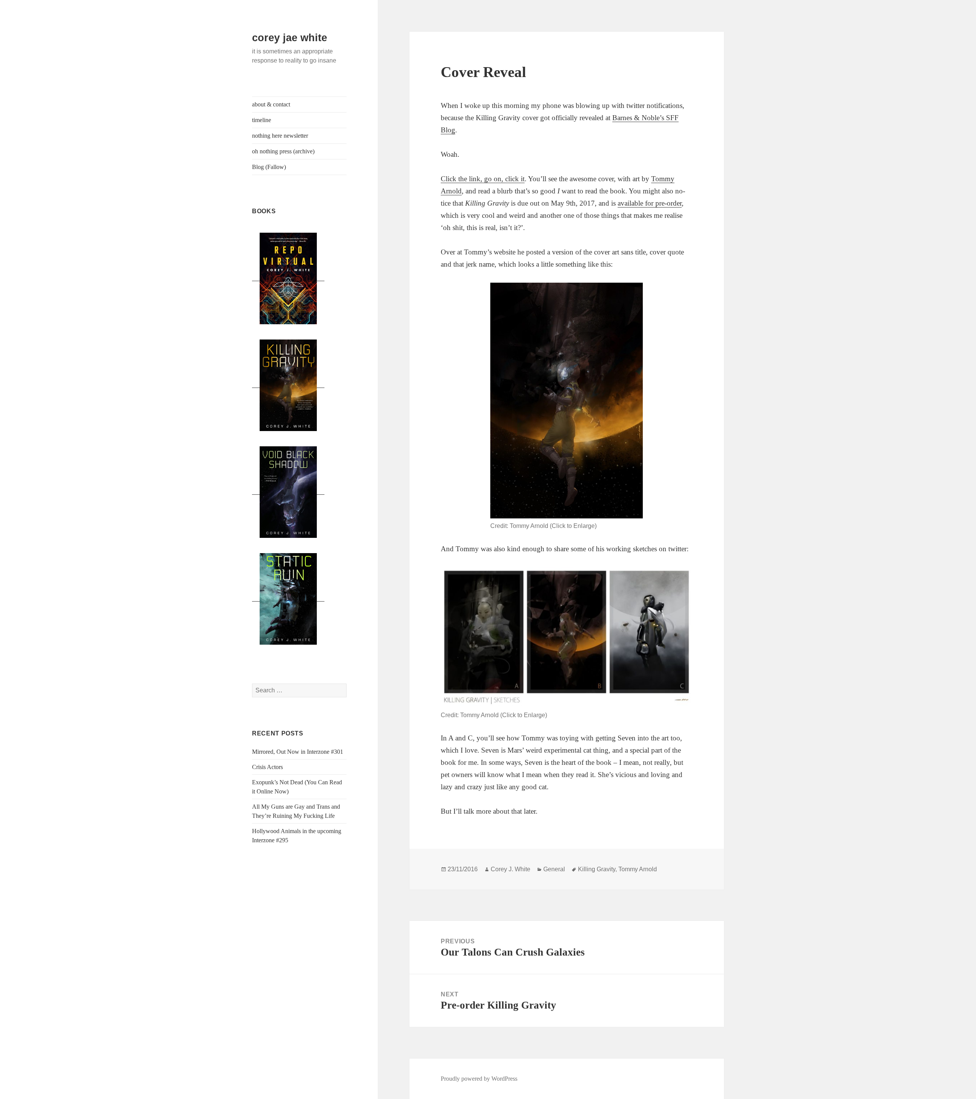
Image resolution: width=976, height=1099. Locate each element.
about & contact (271, 104)
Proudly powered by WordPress (479, 1078)
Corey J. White (510, 869)
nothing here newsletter (280, 135)
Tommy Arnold (637, 869)
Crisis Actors (267, 767)
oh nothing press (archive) (283, 151)
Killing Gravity (596, 869)
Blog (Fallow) (269, 167)
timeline (261, 120)
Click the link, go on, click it (483, 179)
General (554, 869)
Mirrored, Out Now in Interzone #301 (297, 751)
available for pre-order (650, 203)
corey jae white (289, 37)
